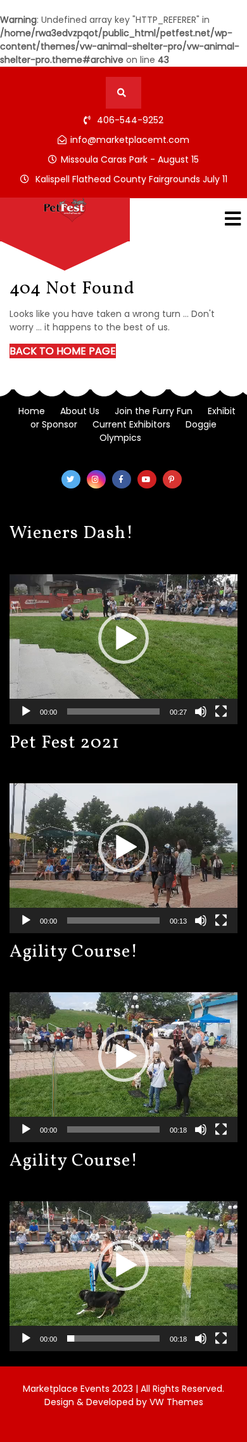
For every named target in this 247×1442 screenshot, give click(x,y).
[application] (124, 638)
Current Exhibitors (131, 424)
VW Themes (175, 1402)
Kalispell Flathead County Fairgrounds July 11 (131, 179)
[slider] (113, 711)
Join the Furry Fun (154, 411)
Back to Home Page (63, 351)
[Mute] (200, 711)
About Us (79, 411)
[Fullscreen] (221, 711)
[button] (123, 638)
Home (31, 411)
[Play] (26, 711)
